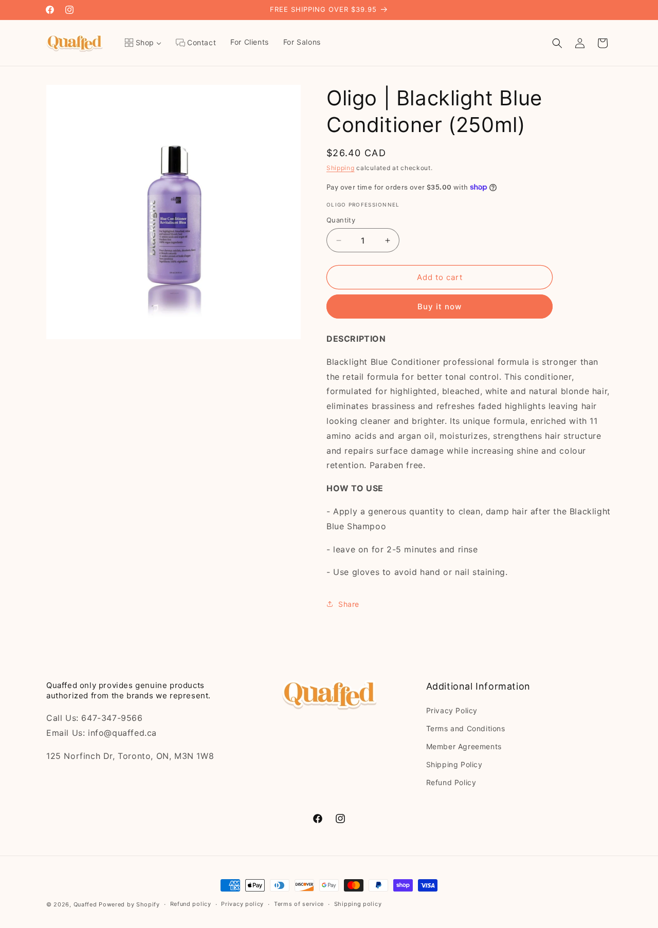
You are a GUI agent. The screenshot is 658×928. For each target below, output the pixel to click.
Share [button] (348, 604)
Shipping (340, 168)
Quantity (340, 220)
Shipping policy (358, 903)
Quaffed (85, 904)
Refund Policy (451, 782)
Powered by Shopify (129, 904)
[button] (557, 43)
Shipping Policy (454, 764)
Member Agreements (464, 746)
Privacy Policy (452, 710)
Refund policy (190, 903)
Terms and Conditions (465, 728)
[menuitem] (143, 43)
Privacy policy (242, 903)
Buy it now (439, 306)
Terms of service (299, 903)
